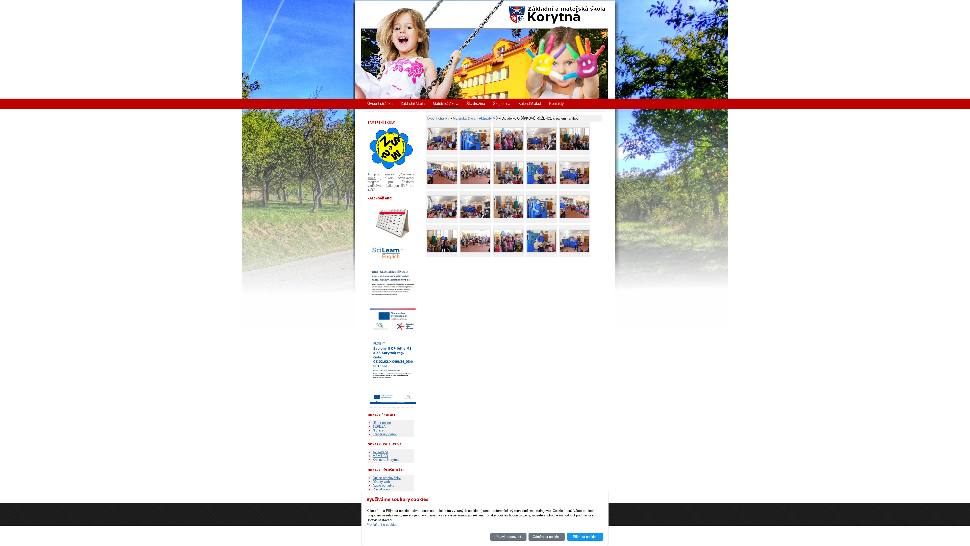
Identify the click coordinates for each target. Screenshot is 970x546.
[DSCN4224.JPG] (475, 149)
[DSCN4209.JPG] (574, 149)
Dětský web (381, 482)
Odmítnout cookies (547, 537)
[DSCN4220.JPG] (475, 183)
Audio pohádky (383, 485)
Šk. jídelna (501, 103)
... (377, 189)
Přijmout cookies (585, 537)
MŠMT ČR (380, 456)
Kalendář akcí (529, 103)
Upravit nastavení (508, 537)
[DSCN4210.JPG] (508, 183)
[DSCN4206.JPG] (442, 149)
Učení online (382, 423)
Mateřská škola (445, 103)
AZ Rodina (380, 452)
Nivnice (378, 430)
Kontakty (556, 103)
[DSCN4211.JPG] (574, 183)
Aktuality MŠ (488, 118)
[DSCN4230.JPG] (541, 149)
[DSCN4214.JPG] (541, 183)
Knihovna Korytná (386, 460)
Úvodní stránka (380, 103)
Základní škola (413, 103)
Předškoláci (381, 489)
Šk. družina (475, 103)
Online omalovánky (387, 478)
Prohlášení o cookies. (382, 525)
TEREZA (379, 426)
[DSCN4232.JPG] (442, 183)
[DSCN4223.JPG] (508, 149)
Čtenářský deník (385, 434)
